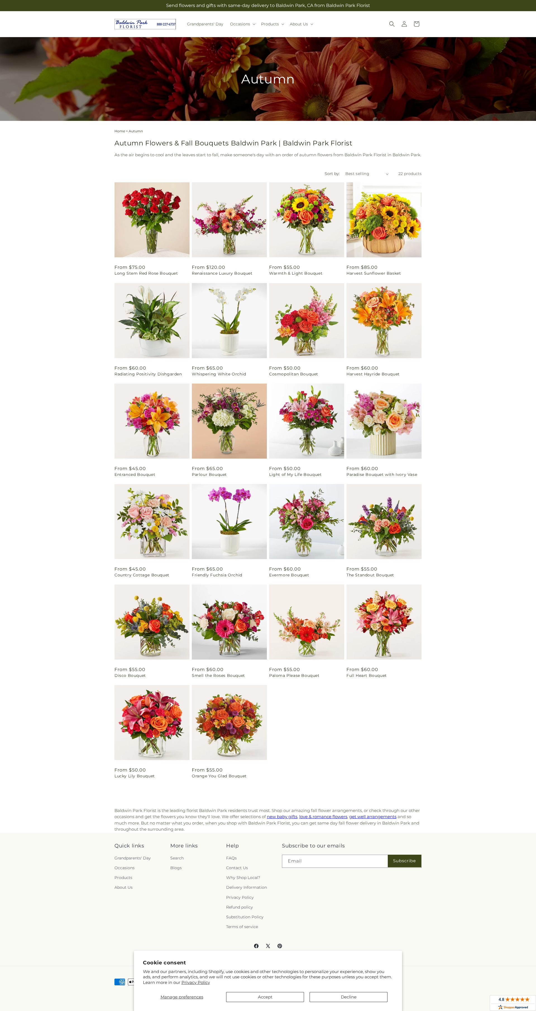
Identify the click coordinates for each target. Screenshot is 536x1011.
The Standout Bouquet (370, 575)
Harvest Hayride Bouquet (373, 374)
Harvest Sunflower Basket (373, 273)
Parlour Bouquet (209, 474)
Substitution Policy (245, 916)
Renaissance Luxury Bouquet (222, 273)
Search (177, 858)
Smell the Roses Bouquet (218, 675)
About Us (123, 887)
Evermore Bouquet (289, 575)
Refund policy (239, 907)
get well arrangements (372, 816)
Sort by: (332, 173)
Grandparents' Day (132, 858)
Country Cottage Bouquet (141, 575)
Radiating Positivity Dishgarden (148, 374)
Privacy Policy (195, 982)
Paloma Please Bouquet (294, 675)
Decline (348, 997)
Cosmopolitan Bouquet (293, 374)
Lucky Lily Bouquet (134, 775)
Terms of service (242, 926)
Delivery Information (246, 887)
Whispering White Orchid (219, 374)
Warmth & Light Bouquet (295, 273)
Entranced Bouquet (134, 474)
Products (123, 877)
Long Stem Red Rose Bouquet (146, 273)
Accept (265, 997)
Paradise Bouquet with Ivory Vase (381, 474)
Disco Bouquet (130, 675)
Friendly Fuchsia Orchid (217, 575)
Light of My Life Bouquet (295, 474)
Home (119, 131)
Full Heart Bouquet (366, 675)
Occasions (124, 867)
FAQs (231, 858)
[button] (242, 24)
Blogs (176, 867)
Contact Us (237, 867)
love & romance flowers (323, 816)
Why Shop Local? (243, 877)
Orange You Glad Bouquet (219, 775)
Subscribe (404, 860)
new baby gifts (282, 816)
